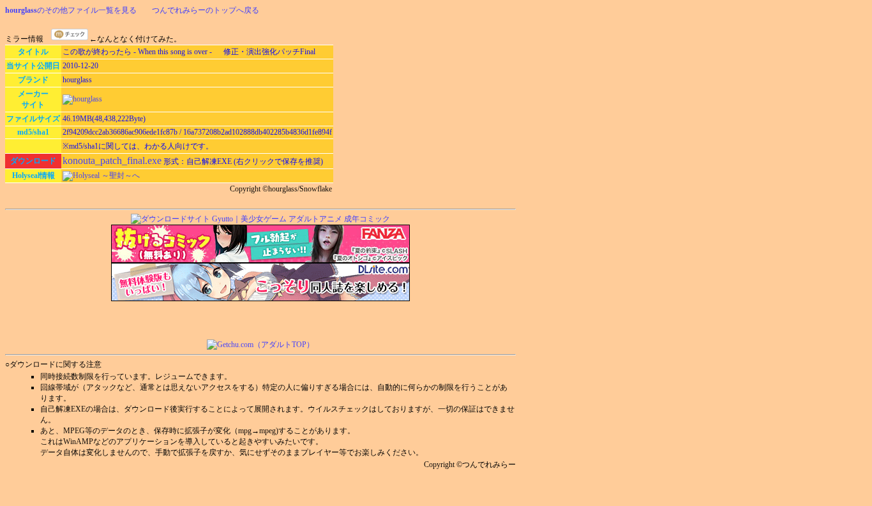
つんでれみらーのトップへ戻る (205, 10)
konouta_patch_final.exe (112, 160)
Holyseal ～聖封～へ (106, 175)
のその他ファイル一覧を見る (71, 10)
